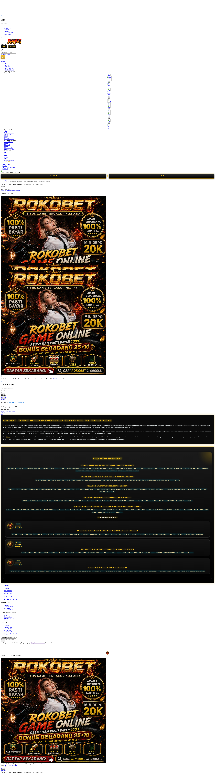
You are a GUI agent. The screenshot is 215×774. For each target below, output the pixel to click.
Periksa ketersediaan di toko (8, 411)
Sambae (6, 146)
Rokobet (6, 29)
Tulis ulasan (21, 402)
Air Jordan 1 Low (9, 133)
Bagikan (3, 412)
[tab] (107, 61)
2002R (6, 155)
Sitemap (6, 620)
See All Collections (9, 139)
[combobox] (8, 53)
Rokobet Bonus (8, 617)
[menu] (107, 112)
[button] (4, 266)
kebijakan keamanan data (38, 643)
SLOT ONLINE (8, 34)
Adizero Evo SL (8, 148)
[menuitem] (7, 63)
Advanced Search (5, 54)
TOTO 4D (5, 169)
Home (5, 180)
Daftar (12, 46)
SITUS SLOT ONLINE (9, 167)
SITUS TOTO (8, 591)
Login (4, 46)
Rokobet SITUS (8, 609)
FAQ (5, 615)
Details (2, 414)
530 (5, 152)
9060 (5, 158)
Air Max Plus (7, 134)
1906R (6, 157)
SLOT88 (6, 634)
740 (5, 154)
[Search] (3, 57)
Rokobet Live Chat (9, 618)
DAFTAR (53, 176)
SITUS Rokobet (8, 32)
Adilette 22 (7, 145)
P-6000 (6, 136)
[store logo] (14, 44)
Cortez (6, 131)
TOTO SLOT (8, 594)
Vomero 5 (6, 137)
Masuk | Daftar (8, 28)
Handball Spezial (8, 142)
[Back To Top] (1, 771)
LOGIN (161, 176)
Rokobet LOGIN (8, 606)
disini (54, 378)
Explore (3, 61)
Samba (6, 143)
